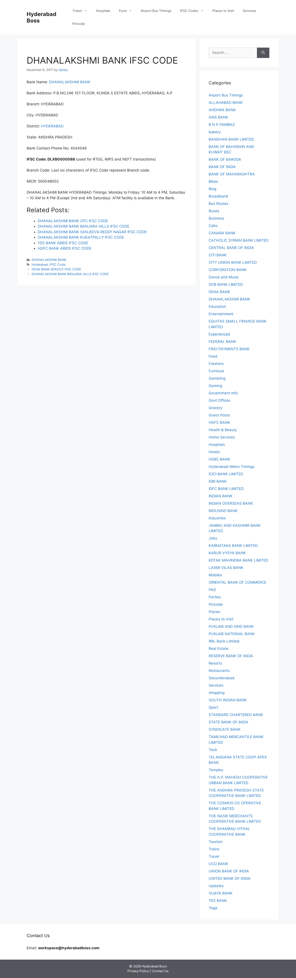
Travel (77, 11)
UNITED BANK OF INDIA (229, 878)
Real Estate (218, 648)
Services (249, 11)
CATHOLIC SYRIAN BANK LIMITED (238, 240)
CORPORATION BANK (228, 270)
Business (216, 218)
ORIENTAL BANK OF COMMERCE (237, 582)
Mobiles (215, 575)
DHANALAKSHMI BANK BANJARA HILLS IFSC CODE (70, 274)
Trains (214, 849)
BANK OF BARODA (225, 159)
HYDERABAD (52, 126)
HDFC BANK (219, 422)
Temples (216, 770)
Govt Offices (219, 400)
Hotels (214, 452)
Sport (213, 707)
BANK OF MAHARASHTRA (232, 174)
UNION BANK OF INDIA (229, 871)
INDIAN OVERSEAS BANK (231, 503)
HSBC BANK (219, 459)
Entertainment (221, 314)
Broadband (218, 196)
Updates (216, 886)
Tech (213, 750)
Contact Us (160, 971)
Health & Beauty (223, 430)
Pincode (78, 24)
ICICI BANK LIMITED (226, 474)
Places (214, 612)
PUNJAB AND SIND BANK (231, 626)
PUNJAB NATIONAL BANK (232, 634)
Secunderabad (221, 678)
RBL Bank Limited (224, 641)
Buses (214, 211)
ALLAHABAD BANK (226, 102)
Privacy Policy (138, 971)
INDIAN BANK (221, 496)
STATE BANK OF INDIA (228, 722)
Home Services (222, 437)
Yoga (213, 908)
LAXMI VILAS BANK (226, 567)
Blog (212, 189)
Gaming (215, 386)
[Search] (263, 53)
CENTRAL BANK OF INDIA (231, 248)
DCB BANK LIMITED (226, 284)
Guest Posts (219, 415)
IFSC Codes (189, 11)
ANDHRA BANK (222, 110)
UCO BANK (218, 864)
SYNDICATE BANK (225, 729)
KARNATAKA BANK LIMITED (233, 545)
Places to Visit (223, 11)
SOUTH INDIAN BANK (228, 700)
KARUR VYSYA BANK (227, 553)
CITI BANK (218, 255)
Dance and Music (224, 277)
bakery (215, 132)
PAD (212, 590)
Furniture (216, 371)
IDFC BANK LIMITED (226, 489)
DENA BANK (219, 292)
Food (123, 11)
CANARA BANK (222, 233)
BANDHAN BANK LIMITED (231, 139)
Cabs (213, 225)
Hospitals (103, 11)
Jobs (213, 538)
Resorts (215, 663)
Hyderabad (40, 264)
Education (217, 306)
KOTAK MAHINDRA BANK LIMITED (238, 560)
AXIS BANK (218, 117)
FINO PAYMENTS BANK (229, 349)
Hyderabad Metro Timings (231, 466)
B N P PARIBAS (222, 124)
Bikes (213, 181)
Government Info (223, 393)
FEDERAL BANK (222, 341)
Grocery (215, 408)
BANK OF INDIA (222, 167)
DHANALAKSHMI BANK (69, 82)
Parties (215, 597)
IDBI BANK (218, 481)
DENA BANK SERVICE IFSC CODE (56, 269)
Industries (217, 518)
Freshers (216, 363)
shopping (216, 693)
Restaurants (219, 670)
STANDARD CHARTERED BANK (236, 715)
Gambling (217, 378)
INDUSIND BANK (223, 511)
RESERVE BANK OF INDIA (231, 656)
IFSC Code (57, 264)
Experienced (219, 334)
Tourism (216, 842)
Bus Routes (218, 203)
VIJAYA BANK (221, 893)
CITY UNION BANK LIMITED (233, 262)
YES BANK (218, 900)
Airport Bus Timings (156, 11)
